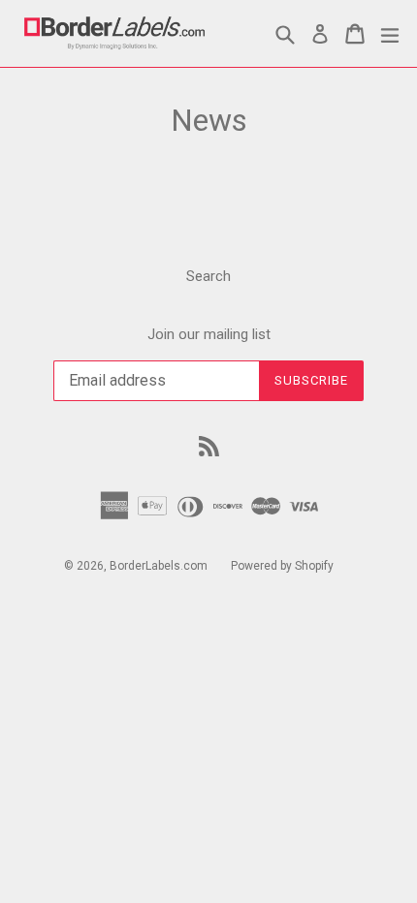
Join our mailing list (209, 334)
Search (208, 276)
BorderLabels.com (159, 566)
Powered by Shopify (282, 566)
